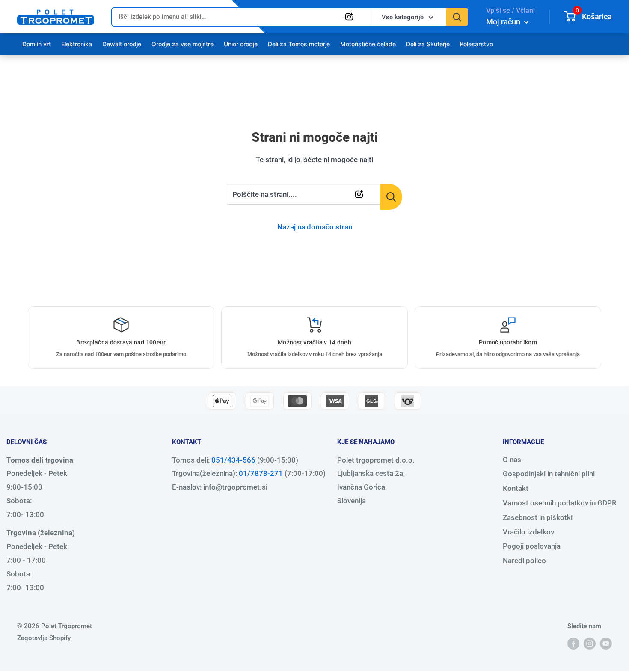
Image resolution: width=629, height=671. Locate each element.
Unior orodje (241, 44)
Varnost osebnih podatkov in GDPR (560, 503)
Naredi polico (524, 560)
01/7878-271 (261, 473)
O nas (512, 459)
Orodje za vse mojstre (182, 44)
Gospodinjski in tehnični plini (549, 473)
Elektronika (76, 44)
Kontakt (515, 488)
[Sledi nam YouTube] (606, 643)
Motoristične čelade (368, 44)
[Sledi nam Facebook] (573, 643)
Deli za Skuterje (428, 44)
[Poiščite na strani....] (391, 197)
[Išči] (457, 17)
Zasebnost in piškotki (538, 517)
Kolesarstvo (476, 44)
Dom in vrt (36, 44)
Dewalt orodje (121, 44)
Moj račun (504, 21)
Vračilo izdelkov (528, 532)
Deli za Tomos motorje (299, 44)
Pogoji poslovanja (532, 546)
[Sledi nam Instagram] (590, 643)
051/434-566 (233, 460)
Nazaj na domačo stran (314, 227)
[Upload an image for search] (349, 16)
